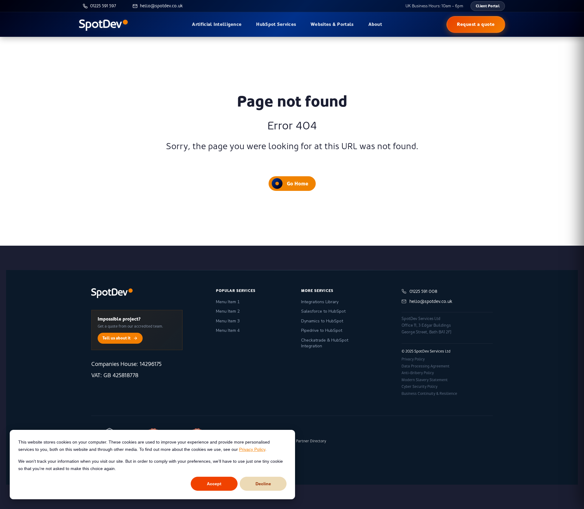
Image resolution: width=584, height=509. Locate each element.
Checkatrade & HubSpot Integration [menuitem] (324, 343)
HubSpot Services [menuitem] (276, 24)
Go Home (297, 184)
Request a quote (476, 24)
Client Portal (488, 6)
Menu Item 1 (228, 302)
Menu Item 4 (228, 330)
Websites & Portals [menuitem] (332, 24)
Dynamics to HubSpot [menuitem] (322, 321)
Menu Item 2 (228, 311)
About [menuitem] (375, 24)
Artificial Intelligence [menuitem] (217, 24)
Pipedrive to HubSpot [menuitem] (321, 330)
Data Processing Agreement (425, 366)
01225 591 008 (423, 291)
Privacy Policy (252, 449)
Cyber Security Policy (419, 386)
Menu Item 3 (228, 321)
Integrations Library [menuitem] (320, 302)
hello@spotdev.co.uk (430, 301)
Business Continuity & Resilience (429, 393)
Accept (214, 483)
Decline (263, 483)
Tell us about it (116, 337)
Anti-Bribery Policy (417, 373)
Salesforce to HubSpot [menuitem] (323, 311)
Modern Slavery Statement (424, 380)
